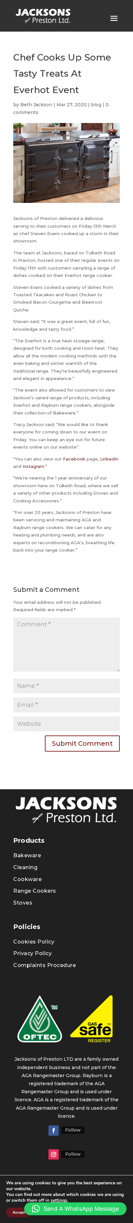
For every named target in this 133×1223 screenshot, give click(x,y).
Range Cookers (34, 891)
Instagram (33, 466)
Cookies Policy (33, 942)
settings (59, 1200)
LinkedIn (109, 458)
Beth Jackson (36, 105)
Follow (73, 1130)
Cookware (27, 879)
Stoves (22, 903)
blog (96, 105)
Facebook (74, 458)
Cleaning (25, 867)
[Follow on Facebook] (53, 1130)
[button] (75, 1208)
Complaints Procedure (44, 965)
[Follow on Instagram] (53, 1154)
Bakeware (27, 855)
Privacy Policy (32, 953)
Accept (19, 1212)
